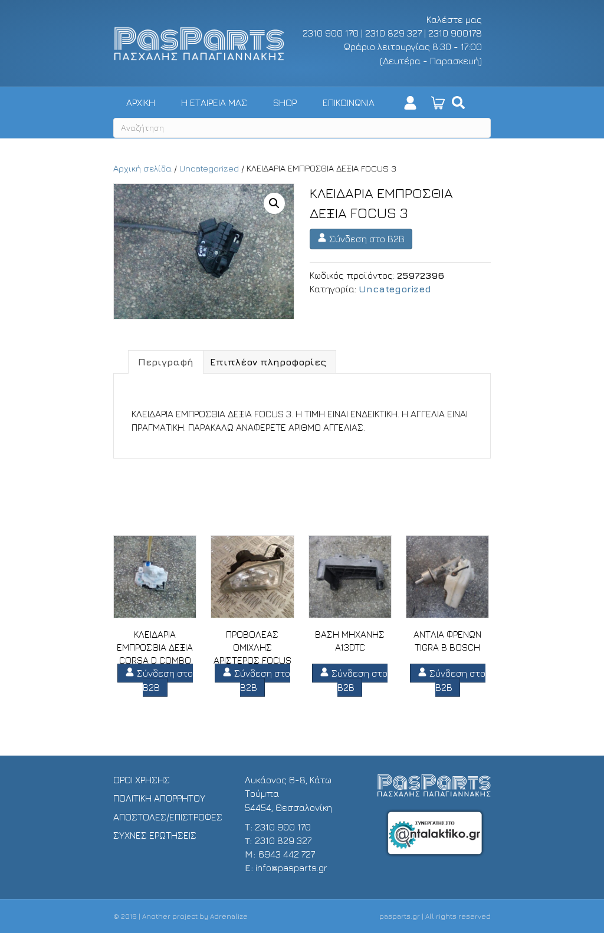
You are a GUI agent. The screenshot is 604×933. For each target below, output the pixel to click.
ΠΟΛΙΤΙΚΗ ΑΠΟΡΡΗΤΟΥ (159, 798)
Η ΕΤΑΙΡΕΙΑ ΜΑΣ (214, 102)
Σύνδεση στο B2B (366, 238)
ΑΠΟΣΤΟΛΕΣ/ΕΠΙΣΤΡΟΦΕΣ (167, 817)
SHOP (285, 102)
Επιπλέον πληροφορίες (268, 362)
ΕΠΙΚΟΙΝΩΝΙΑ (349, 102)
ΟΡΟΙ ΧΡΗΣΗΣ (141, 779)
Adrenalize (229, 916)
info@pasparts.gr (291, 867)
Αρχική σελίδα (142, 168)
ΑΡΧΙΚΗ (140, 102)
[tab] (165, 362)
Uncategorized (209, 168)
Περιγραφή (165, 362)
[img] (458, 102)
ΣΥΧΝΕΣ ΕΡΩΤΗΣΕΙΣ (154, 835)
